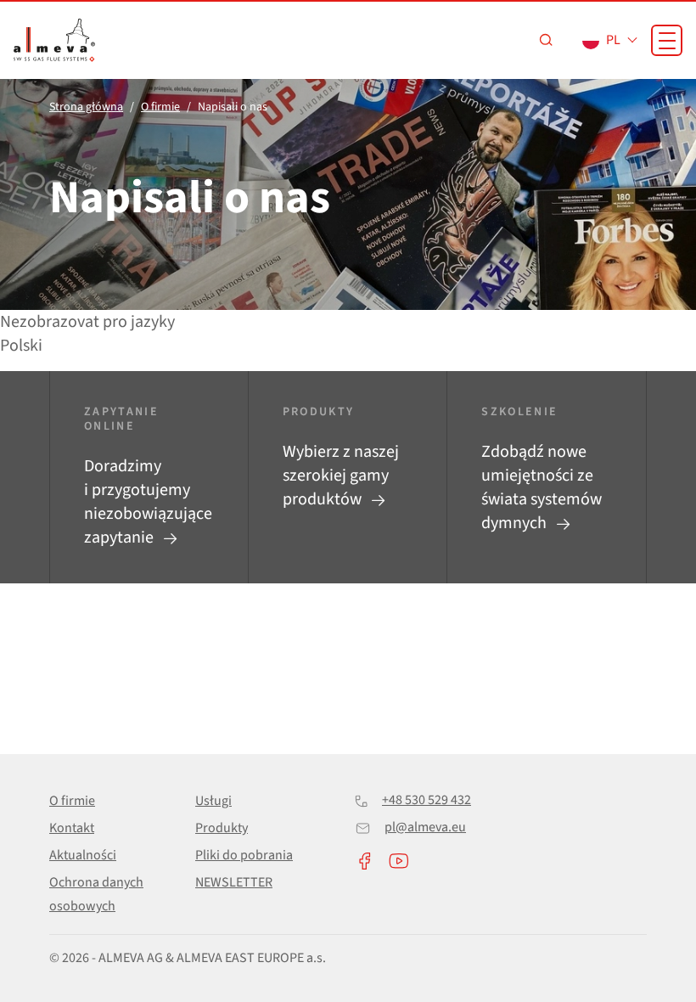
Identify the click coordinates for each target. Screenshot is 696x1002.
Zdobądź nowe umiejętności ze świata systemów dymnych (541, 487)
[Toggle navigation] (666, 40)
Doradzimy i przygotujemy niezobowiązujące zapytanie (148, 501)
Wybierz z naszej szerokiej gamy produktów (341, 475)
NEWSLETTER (233, 882)
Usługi (213, 800)
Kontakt (71, 828)
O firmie (72, 800)
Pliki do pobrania (244, 855)
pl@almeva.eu (425, 827)
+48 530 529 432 (426, 800)
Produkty (221, 828)
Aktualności (82, 855)
